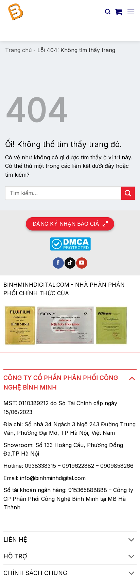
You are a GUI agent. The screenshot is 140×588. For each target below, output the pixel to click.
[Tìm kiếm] (107, 11)
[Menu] (131, 11)
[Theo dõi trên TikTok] (70, 263)
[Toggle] (131, 378)
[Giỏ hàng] (118, 11)
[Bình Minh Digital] (52, 12)
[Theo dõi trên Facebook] (58, 263)
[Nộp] (127, 32)
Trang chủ (18, 50)
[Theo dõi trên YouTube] (81, 263)
